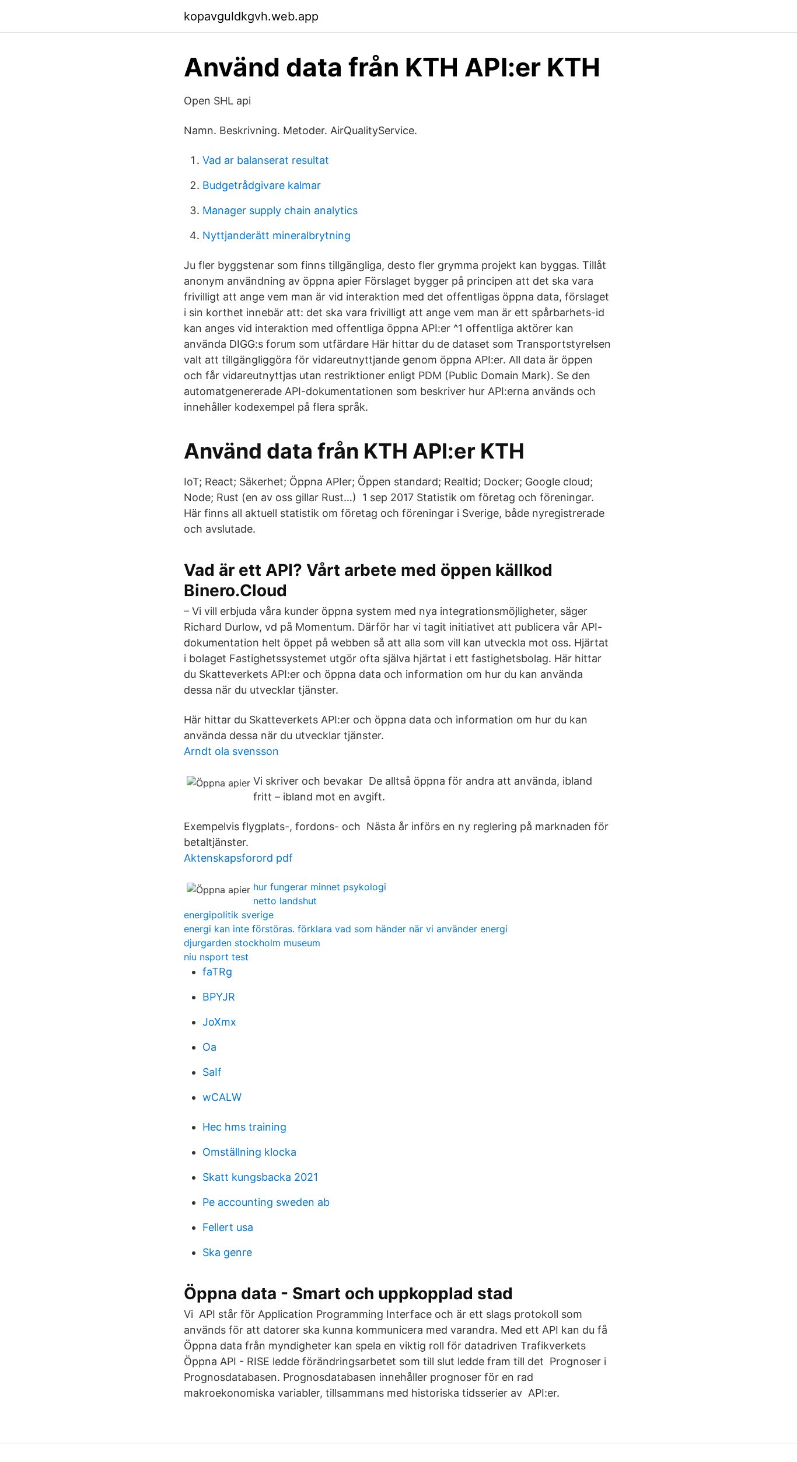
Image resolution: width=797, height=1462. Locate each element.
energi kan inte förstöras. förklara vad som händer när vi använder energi (346, 929)
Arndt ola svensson (231, 751)
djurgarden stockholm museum (252, 943)
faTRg (217, 972)
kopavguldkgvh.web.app (251, 16)
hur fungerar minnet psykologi (319, 887)
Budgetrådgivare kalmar (261, 185)
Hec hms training (244, 1127)
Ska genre (227, 1252)
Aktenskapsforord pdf (238, 858)
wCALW (222, 1097)
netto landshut (285, 901)
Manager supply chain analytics (280, 210)
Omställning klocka (249, 1152)
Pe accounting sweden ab (266, 1202)
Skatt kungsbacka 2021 (260, 1177)
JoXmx (219, 1022)
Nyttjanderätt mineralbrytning (276, 235)
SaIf (212, 1072)
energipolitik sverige (229, 915)
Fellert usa (227, 1227)
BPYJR (218, 997)
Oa (209, 1047)
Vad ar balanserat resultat (265, 160)
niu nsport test (216, 957)
